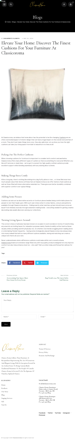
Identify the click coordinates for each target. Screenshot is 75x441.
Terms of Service (45, 349)
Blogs (14, 22)
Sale (2, 401)
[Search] (10, 4)
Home (9, 22)
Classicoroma (6, 243)
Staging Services (6, 398)
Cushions (62, 137)
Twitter (30, 263)
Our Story (4, 392)
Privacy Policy (43, 352)
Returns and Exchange (47, 356)
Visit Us (3, 405)
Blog (2, 395)
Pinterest (44, 263)
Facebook (16, 263)
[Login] (64, 4)
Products (4, 388)
